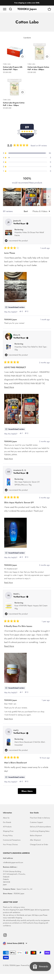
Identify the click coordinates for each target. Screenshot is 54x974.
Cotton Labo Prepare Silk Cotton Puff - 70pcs (12, 68)
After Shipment (35, 840)
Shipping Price (8, 831)
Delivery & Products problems (40, 826)
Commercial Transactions (11, 840)
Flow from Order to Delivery (40, 818)
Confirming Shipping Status (39, 831)
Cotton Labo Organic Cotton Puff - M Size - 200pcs (38, 68)
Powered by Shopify (28, 965)
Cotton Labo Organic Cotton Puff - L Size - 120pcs (13, 104)
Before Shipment (36, 835)
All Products (7, 826)
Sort (26, 211)
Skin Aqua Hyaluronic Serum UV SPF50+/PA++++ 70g (27, 483)
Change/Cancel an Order (39, 844)
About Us (6, 818)
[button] (12, 197)
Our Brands (7, 822)
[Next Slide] (48, 197)
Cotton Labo (6, 64)
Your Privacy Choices (10, 844)
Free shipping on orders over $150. (27, 3)
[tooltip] (15, 307)
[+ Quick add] (22, 56)
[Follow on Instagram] (5, 935)
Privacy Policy (8, 835)
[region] (27, 197)
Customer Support (36, 822)
